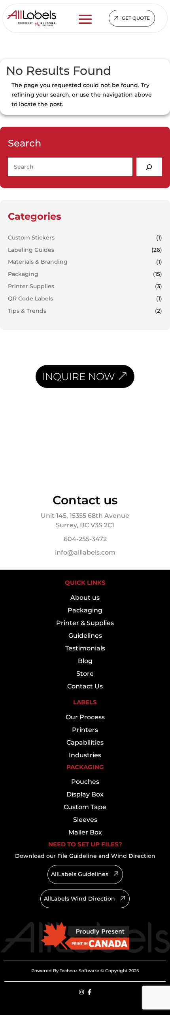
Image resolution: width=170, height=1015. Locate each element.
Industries (85, 755)
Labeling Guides (31, 249)
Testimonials (85, 648)
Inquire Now (78, 376)
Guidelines (85, 635)
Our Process (85, 717)
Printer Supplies (31, 286)
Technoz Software (79, 970)
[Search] (149, 167)
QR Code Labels (30, 298)
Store (85, 673)
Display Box (85, 794)
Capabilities (85, 742)
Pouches (85, 781)
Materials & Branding (38, 261)
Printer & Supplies (85, 623)
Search (24, 143)
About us (85, 597)
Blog (85, 661)
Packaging (23, 274)
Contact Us (85, 686)
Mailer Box (85, 832)
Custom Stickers (31, 237)
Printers (85, 730)
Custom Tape (85, 807)
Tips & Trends (27, 310)
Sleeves (85, 819)
